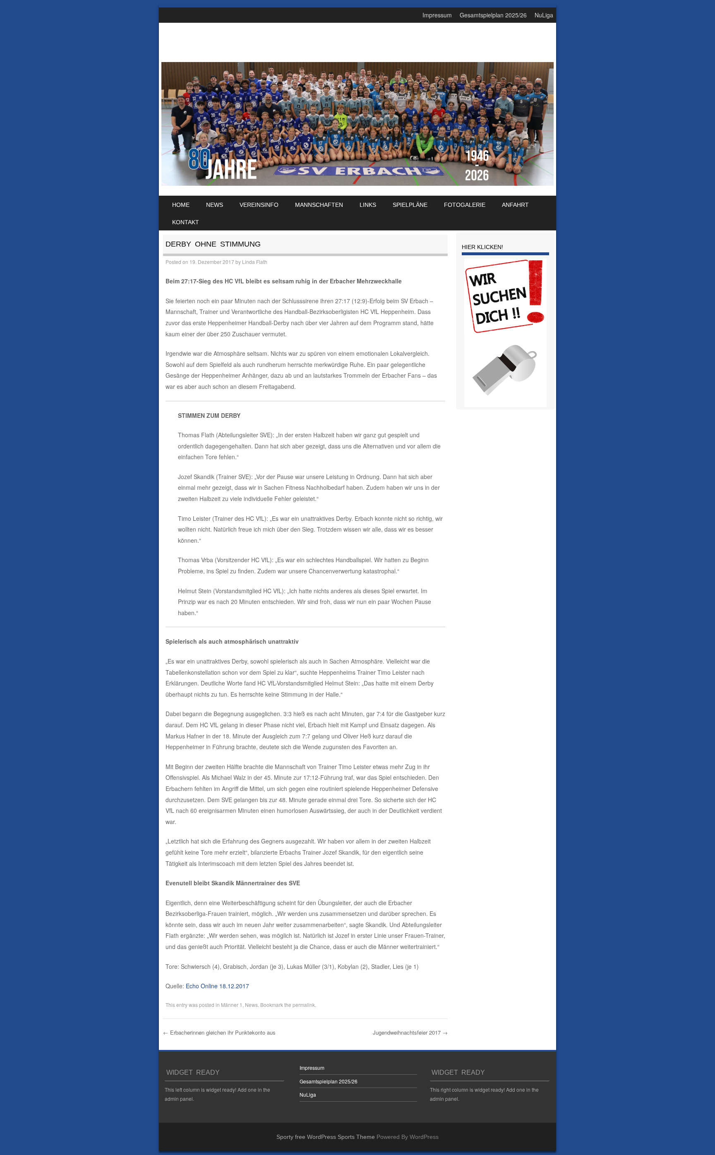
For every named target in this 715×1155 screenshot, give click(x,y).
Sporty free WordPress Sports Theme (325, 1136)
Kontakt (185, 222)
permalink (304, 1004)
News (214, 204)
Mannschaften (319, 204)
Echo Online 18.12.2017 (217, 986)
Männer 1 (231, 1004)
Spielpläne (410, 204)
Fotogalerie (464, 204)
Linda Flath (254, 261)
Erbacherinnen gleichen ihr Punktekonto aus (219, 1032)
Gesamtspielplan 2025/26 (493, 15)
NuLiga (544, 15)
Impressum (437, 15)
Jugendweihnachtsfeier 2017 (410, 1032)
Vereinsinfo (259, 204)
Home (181, 204)
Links (368, 204)
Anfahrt (515, 204)
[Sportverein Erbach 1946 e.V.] (357, 183)
